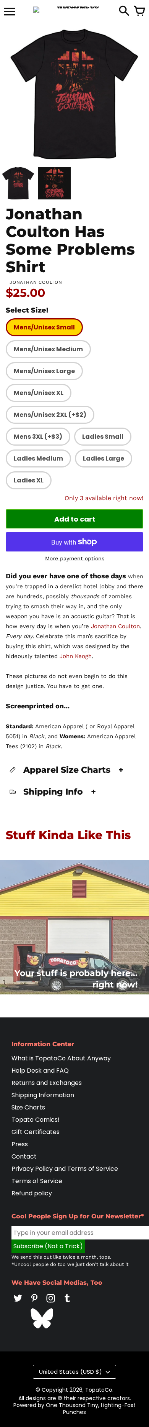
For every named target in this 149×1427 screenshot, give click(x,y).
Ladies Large (103, 458)
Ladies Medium (38, 458)
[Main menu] (9, 12)
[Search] (124, 11)
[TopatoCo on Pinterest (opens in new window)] (34, 1303)
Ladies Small (102, 436)
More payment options (74, 558)
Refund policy (31, 1193)
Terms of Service (36, 1181)
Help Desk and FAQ (40, 1070)
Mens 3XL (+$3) (38, 436)
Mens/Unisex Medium (48, 349)
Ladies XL (29, 480)
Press (19, 1144)
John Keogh (76, 656)
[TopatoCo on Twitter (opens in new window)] (17, 1303)
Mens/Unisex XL (38, 392)
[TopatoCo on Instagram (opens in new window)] (50, 1303)
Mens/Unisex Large (44, 371)
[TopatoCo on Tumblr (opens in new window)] (67, 1303)
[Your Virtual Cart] (139, 11)
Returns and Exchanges (46, 1082)
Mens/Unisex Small (44, 327)
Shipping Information (42, 1095)
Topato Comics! (35, 1119)
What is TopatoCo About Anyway (61, 1058)
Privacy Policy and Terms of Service (64, 1168)
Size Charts (28, 1107)
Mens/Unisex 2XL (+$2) (50, 414)
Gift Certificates (35, 1131)
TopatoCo (98, 1390)
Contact (24, 1156)
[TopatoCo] (74, 10)
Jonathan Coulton (115, 626)
